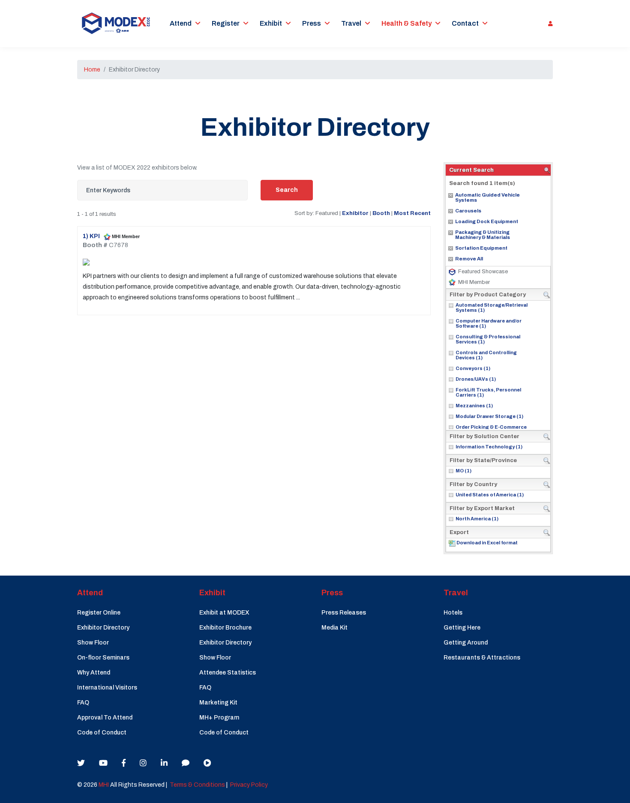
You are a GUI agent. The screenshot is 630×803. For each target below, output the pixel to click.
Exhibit (271, 23)
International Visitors (107, 687)
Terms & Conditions (197, 785)
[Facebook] (124, 763)
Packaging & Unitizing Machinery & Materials (482, 235)
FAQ (83, 702)
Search (287, 190)
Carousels (468, 210)
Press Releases (343, 612)
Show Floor (93, 642)
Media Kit (334, 627)
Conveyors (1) (473, 368)
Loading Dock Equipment (486, 221)
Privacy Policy (249, 785)
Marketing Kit (218, 702)
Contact (465, 23)
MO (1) (463, 470)
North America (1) (477, 518)
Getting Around (466, 642)
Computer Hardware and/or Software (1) (489, 323)
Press (311, 23)
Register (226, 23)
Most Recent (412, 213)
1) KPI (92, 236)
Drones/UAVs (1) (476, 379)
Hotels (453, 612)
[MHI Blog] (185, 763)
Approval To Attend (104, 717)
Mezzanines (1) (474, 405)
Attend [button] (181, 23)
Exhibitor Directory (103, 627)
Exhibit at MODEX (224, 612)
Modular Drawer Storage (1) (489, 416)
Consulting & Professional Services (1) (488, 339)
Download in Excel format (487, 542)
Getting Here (462, 627)
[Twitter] (81, 763)
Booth (381, 213)
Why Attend (93, 672)
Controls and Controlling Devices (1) (486, 355)
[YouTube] (103, 763)
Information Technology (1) (489, 446)
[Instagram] (143, 763)
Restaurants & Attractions (482, 657)
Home (92, 69)
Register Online (98, 612)
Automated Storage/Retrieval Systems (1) (492, 307)
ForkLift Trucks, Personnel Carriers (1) (488, 392)
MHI (104, 785)
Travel (351, 23)
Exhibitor (355, 213)
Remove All (469, 258)
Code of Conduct (101, 732)
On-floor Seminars (103, 657)
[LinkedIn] (164, 763)
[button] (548, 23)
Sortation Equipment (481, 248)
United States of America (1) (490, 494)
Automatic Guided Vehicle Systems (487, 197)
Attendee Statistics (227, 672)
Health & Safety (406, 23)
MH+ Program (219, 717)
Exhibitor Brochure (225, 627)
